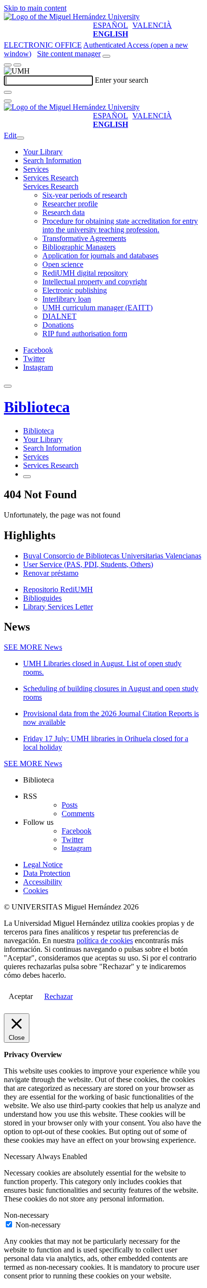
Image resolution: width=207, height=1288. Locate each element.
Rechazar (58, 996)
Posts (70, 805)
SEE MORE (33, 647)
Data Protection (46, 873)
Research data (63, 212)
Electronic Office (43, 45)
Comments (78, 813)
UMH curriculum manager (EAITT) (97, 307)
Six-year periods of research (84, 195)
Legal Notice (43, 864)
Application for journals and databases (100, 256)
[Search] (8, 92)
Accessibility (42, 882)
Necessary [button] (20, 1156)
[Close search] (8, 101)
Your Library (43, 152)
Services (36, 169)
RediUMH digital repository (85, 273)
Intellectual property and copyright (94, 282)
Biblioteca (37, 407)
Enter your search (121, 80)
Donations (58, 325)
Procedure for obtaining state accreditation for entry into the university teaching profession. (120, 225)
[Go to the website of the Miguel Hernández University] (72, 17)
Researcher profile (70, 204)
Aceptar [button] (21, 996)
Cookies (35, 890)
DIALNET (59, 316)
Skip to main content (35, 8)
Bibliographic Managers (79, 247)
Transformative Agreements (84, 238)
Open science (62, 264)
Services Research (50, 178)
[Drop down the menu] (17, 64)
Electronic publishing (74, 290)
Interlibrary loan (66, 299)
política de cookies (105, 940)
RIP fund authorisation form (84, 333)
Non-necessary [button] (26, 1215)
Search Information (52, 160)
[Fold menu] (20, 138)
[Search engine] (106, 56)
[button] (50, 186)
